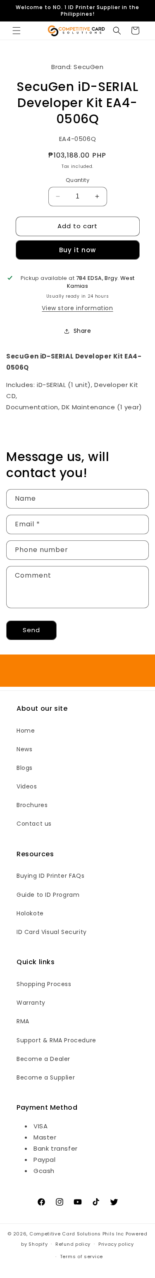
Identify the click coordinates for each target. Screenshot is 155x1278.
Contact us (34, 823)
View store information (77, 308)
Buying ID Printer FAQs (50, 876)
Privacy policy (116, 1244)
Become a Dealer (43, 1059)
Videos (27, 786)
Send (31, 630)
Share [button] (82, 331)
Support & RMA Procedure (56, 1040)
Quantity (77, 180)
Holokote (30, 913)
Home (26, 730)
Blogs (25, 768)
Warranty (31, 1003)
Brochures (32, 805)
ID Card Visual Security (52, 932)
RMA (23, 1021)
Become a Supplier (46, 1077)
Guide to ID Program (48, 895)
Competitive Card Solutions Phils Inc (76, 1233)
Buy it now (77, 250)
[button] (16, 30)
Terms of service (81, 1256)
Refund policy (73, 1244)
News (24, 749)
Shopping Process (44, 984)
